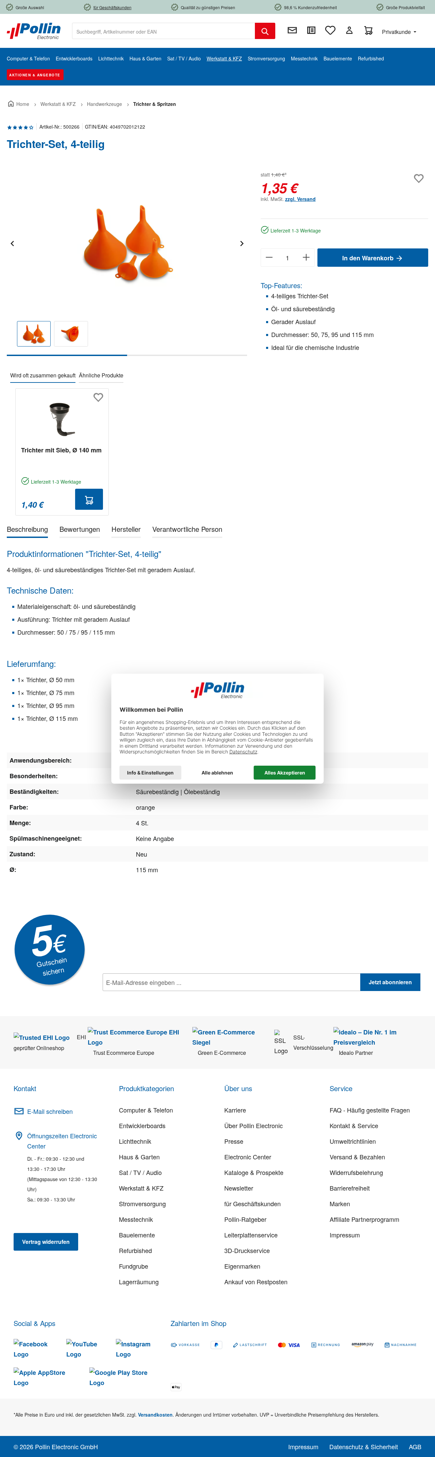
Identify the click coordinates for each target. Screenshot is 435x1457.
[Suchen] (265, 31)
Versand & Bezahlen (357, 1156)
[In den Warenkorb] (89, 499)
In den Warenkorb (368, 258)
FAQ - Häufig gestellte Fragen (370, 1109)
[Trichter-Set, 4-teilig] (126, 242)
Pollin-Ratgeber (245, 1219)
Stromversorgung (142, 1203)
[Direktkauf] (311, 30)
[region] (127, 263)
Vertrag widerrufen (46, 1242)
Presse (233, 1141)
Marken (340, 1203)
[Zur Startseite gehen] (33, 30)
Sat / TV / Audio (140, 1172)
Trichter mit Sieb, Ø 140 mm (61, 450)
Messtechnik (136, 1219)
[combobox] (163, 31)
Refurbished (135, 1250)
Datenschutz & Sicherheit (363, 1446)
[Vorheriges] (12, 242)
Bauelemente (137, 1234)
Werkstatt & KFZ (141, 1187)
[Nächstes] (242, 242)
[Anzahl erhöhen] (306, 257)
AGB (415, 1446)
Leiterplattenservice (251, 1234)
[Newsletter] (292, 30)
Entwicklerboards (142, 1125)
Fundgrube (133, 1266)
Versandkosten (155, 1414)
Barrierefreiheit (350, 1187)
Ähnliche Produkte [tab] (101, 375)
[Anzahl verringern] (269, 257)
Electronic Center (247, 1156)
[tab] (27, 530)
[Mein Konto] (349, 30)
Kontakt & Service (354, 1125)
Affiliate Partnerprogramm (364, 1219)
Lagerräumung (139, 1281)
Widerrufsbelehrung (356, 1172)
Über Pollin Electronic (253, 1125)
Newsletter (238, 1187)
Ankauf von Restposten (256, 1281)
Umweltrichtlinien (353, 1141)
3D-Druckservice (247, 1250)
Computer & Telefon (146, 1109)
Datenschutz (146, 997)
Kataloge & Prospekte (253, 1172)
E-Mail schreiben (50, 1111)
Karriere (235, 1109)
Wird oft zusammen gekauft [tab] (42, 375)
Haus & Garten (139, 1156)
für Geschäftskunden (252, 1203)
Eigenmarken (242, 1266)
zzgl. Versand (300, 198)
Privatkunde (397, 32)
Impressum (345, 1234)
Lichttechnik (135, 1141)
